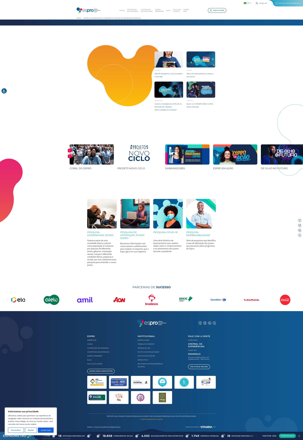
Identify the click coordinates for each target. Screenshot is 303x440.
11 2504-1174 (192, 350)
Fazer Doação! (287, 436)
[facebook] (299, 220)
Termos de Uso (144, 348)
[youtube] (299, 235)
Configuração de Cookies (151, 419)
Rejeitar (31, 430)
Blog (168, 10)
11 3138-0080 (192, 340)
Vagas (122, 10)
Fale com (177, 10)
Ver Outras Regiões (199, 367)
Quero (159, 10)
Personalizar (16, 430)
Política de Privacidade (148, 352)
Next (69, 156)
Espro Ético (143, 360)
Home (79, 18)
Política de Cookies (146, 356)
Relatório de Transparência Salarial (150, 365)
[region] (31, 421)
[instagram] (299, 225)
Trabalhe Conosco (146, 344)
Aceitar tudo (46, 430)
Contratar (132, 10)
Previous (69, 150)
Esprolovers (143, 340)
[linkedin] (299, 230)
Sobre (186, 10)
